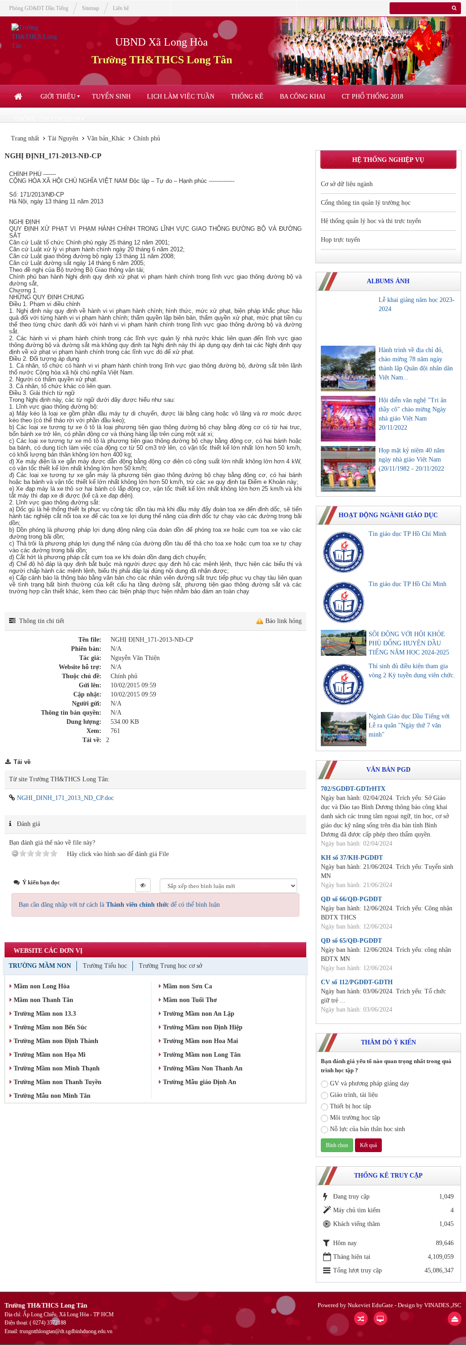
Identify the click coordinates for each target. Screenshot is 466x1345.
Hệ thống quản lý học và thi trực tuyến (371, 221)
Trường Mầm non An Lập (197, 1013)
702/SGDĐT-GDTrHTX (353, 788)
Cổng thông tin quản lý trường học (365, 202)
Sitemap (90, 8)
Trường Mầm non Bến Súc (49, 1027)
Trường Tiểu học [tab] (105, 965)
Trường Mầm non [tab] (40, 965)
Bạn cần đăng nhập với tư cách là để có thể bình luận (119, 904)
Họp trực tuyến (340, 239)
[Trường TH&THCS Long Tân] (40, 36)
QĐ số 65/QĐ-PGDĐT (351, 940)
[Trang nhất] (19, 96)
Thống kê (247, 96)
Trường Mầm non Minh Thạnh (56, 1068)
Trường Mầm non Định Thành (55, 1041)
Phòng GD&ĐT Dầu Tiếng (38, 8)
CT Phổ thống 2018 (372, 96)
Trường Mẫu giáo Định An (198, 1082)
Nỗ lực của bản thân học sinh (367, 1129)
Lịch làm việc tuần (180, 96)
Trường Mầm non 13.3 (44, 1013)
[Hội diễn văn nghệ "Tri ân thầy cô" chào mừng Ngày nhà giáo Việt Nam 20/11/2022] (348, 418)
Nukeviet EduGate (370, 1305)
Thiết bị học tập (350, 1106)
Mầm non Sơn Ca (186, 986)
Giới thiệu (58, 96)
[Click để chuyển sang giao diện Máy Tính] (380, 1318)
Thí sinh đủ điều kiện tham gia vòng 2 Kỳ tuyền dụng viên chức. (412, 671)
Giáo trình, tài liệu (354, 1094)
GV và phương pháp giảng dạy (369, 1083)
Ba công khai (302, 96)
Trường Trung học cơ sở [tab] (170, 965)
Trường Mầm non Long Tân (201, 1054)
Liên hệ (121, 8)
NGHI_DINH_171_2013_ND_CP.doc (64, 798)
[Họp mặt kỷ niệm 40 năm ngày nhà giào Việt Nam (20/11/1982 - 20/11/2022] (348, 469)
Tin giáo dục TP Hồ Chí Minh (407, 533)
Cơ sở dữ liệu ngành (347, 184)
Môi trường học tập (355, 1117)
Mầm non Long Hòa (41, 986)
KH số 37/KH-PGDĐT (352, 857)
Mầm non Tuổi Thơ (189, 1000)
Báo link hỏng (283, 621)
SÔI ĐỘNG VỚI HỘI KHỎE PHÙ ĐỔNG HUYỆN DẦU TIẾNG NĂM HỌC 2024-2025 (409, 643)
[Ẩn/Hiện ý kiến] (143, 885)
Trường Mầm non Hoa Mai (199, 1041)
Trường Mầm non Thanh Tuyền (56, 1082)
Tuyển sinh (111, 96)
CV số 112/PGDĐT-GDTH (357, 982)
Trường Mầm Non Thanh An (202, 1068)
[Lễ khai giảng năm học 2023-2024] (348, 318)
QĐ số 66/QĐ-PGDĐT (351, 899)
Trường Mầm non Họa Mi (49, 1054)
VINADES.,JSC (442, 1305)
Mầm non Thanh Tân (42, 1000)
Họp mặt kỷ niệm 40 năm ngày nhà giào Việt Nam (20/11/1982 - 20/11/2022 (412, 459)
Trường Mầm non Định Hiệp (202, 1027)
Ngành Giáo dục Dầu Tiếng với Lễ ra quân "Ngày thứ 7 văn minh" (409, 725)
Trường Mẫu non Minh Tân (51, 1095)
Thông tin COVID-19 (47, 119)
